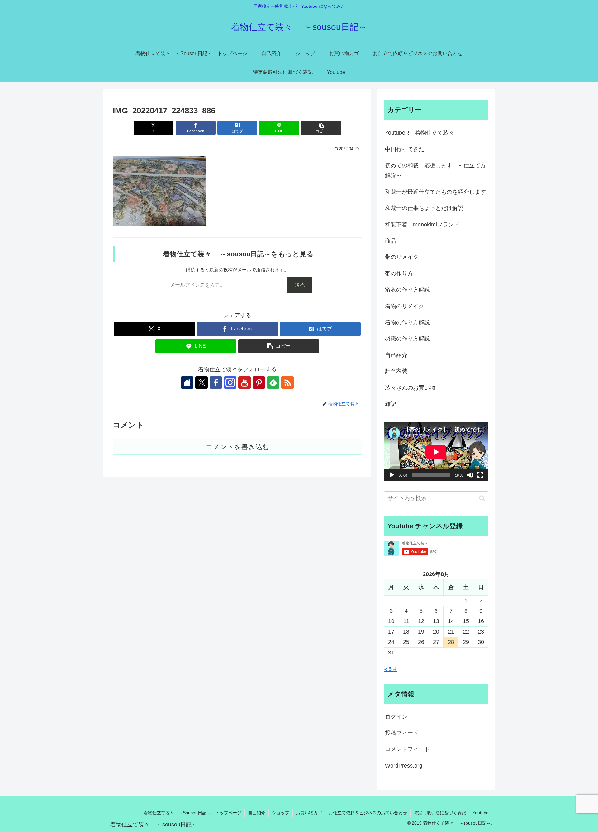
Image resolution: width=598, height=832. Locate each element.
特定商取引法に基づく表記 (440, 812)
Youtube (480, 812)
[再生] (392, 475)
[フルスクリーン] (480, 475)
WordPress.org (403, 766)
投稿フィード (402, 733)
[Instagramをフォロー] (230, 382)
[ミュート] (470, 475)
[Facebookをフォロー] (216, 382)
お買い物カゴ (309, 812)
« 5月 (390, 669)
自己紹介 (256, 812)
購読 (300, 285)
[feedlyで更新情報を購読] (273, 382)
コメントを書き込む (237, 447)
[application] (436, 451)
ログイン (396, 717)
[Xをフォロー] (201, 382)
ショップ (280, 812)
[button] (321, 128)
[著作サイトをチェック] (187, 382)
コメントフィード (407, 749)
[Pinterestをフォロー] (259, 382)
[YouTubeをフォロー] (244, 382)
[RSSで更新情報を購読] (287, 382)
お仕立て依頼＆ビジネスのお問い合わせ (368, 812)
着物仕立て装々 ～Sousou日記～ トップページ (192, 812)
